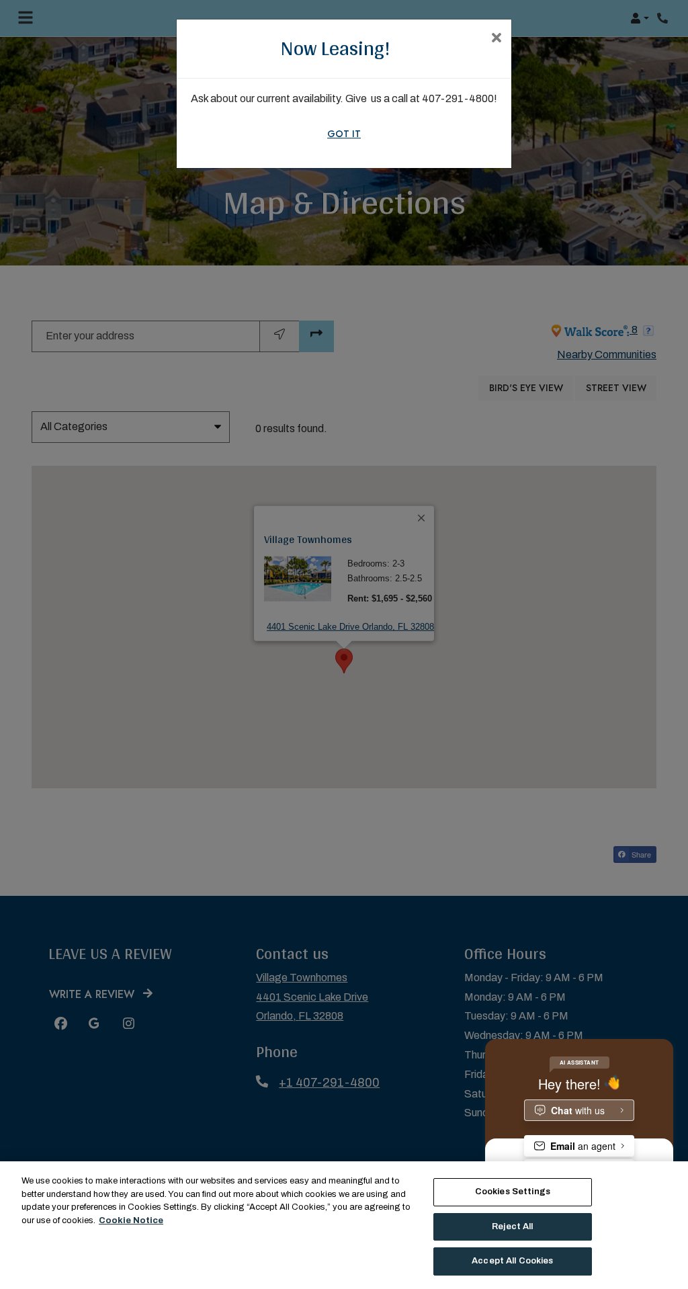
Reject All (512, 1226)
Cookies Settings (512, 1191)
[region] (344, 1225)
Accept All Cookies (512, 1260)
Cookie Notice (131, 1220)
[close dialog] (496, 39)
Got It (344, 133)
